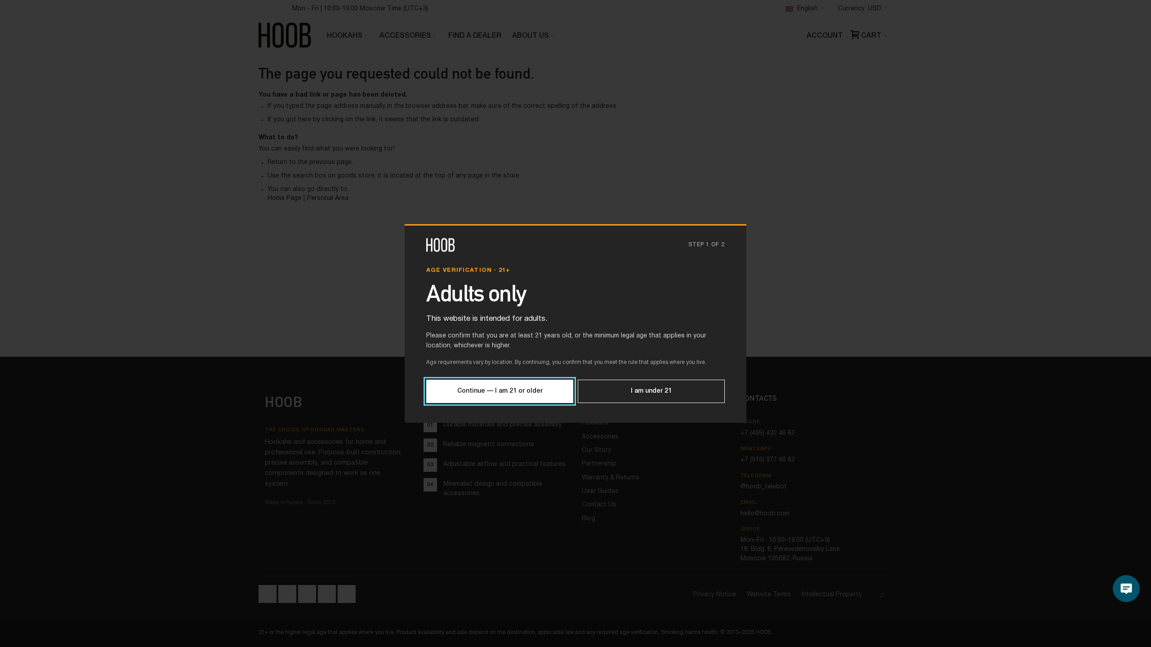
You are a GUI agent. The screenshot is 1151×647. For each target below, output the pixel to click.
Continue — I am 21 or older (500, 391)
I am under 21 (651, 391)
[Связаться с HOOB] (1126, 588)
